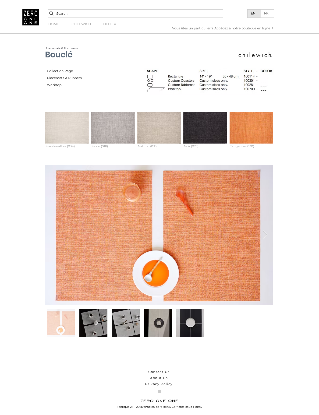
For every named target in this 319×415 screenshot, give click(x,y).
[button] (67, 134)
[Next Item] (265, 234)
